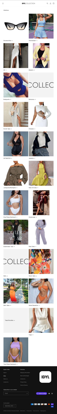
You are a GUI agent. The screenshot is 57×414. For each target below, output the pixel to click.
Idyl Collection (9, 410)
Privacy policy (29, 410)
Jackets (31, 158)
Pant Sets (32, 246)
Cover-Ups (6, 129)
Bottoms (31, 99)
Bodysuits (6, 99)
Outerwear (32, 217)
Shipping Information (25, 372)
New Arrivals (33, 187)
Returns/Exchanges (24, 375)
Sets (4, 276)
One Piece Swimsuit (9, 217)
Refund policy (22, 410)
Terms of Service (24, 385)
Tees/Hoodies (9, 320)
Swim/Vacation (33, 305)
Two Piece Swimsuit (9, 364)
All (4, 70)
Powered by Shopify (15, 410)
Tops (30, 335)
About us (5, 379)
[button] (2, 3)
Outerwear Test (8, 246)
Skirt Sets (6, 305)
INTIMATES (6, 158)
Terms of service (36, 410)
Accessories (7, 40)
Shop (4, 375)
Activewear (32, 40)
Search (5, 372)
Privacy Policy (23, 382)
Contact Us (5, 382)
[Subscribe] (26, 393)
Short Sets (32, 276)
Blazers (31, 70)
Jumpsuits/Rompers (9, 187)
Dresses (31, 129)
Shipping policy (43, 410)
